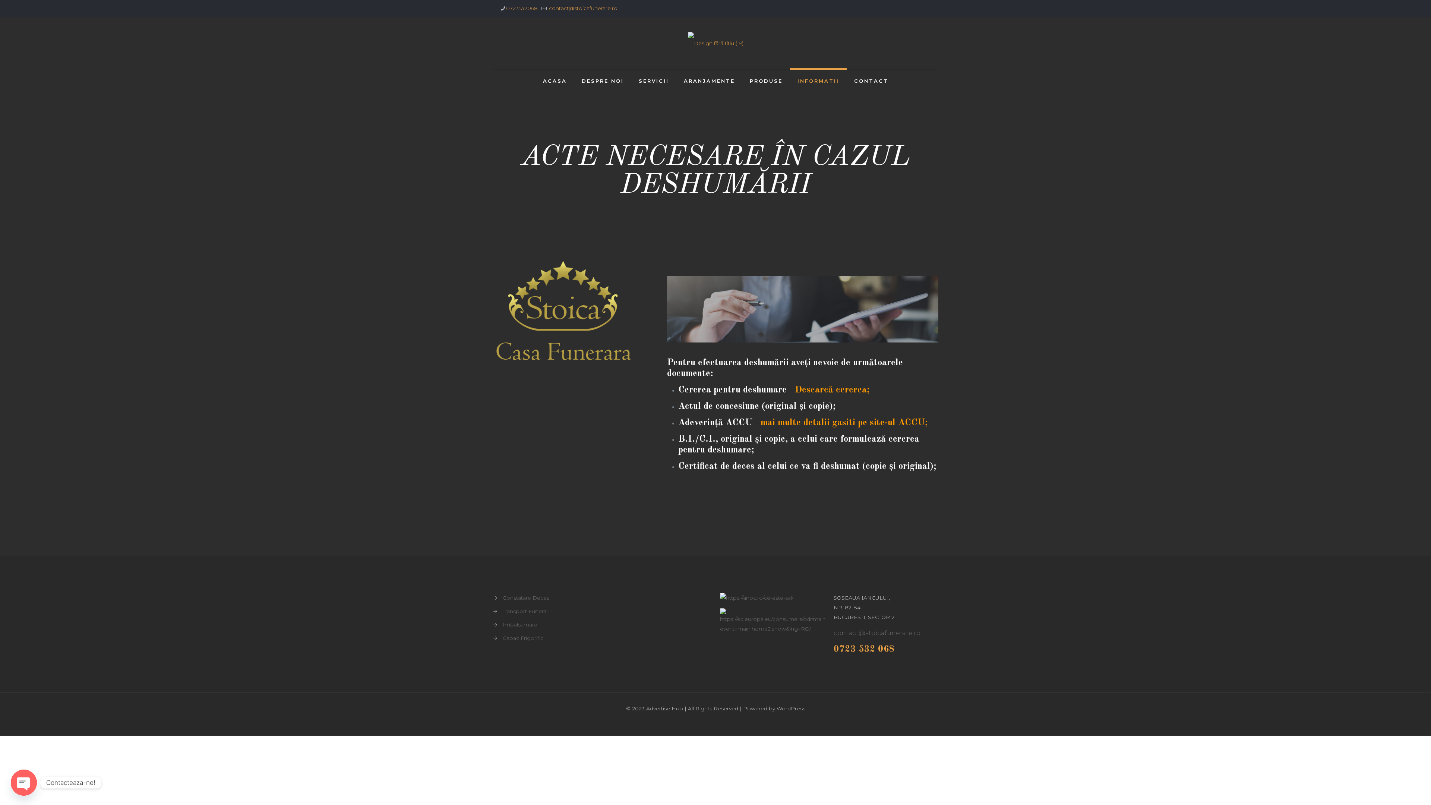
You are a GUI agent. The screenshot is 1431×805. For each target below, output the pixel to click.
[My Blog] (715, 43)
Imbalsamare (520, 624)
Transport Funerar (525, 611)
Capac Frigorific (523, 638)
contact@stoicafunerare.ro (582, 8)
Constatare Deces (526, 597)
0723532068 (522, 8)
